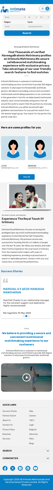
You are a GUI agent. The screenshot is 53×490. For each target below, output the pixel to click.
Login (31, 425)
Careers (32, 416)
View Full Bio (9, 165)
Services (6, 439)
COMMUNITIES (10, 458)
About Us (7, 420)
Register (33, 429)
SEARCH (7, 450)
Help (31, 411)
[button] (24, 316)
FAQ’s (31, 439)
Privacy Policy (9, 429)
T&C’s (31, 420)
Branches (7, 434)
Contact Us (8, 425)
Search (27, 33)
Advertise (33, 434)
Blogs (31, 443)
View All (26, 177)
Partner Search (9, 416)
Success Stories (10, 411)
